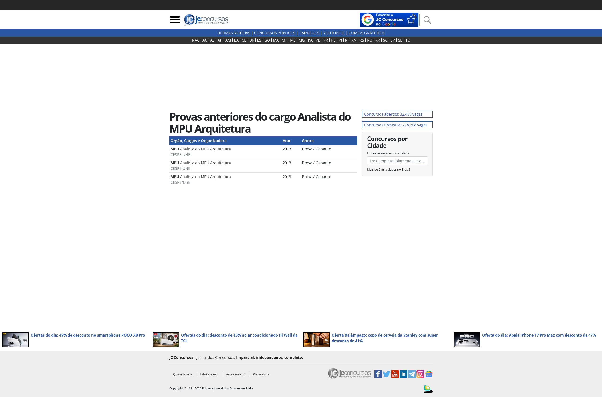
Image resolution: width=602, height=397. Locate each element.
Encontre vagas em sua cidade (388, 153)
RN (353, 40)
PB (318, 40)
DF (251, 40)
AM (228, 40)
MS (293, 40)
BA (236, 40)
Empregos (309, 33)
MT (284, 40)
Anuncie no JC (235, 374)
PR (325, 40)
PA (310, 40)
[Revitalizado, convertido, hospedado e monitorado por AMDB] (428, 389)
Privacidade (261, 374)
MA (276, 40)
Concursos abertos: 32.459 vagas (393, 114)
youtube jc (334, 33)
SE (400, 40)
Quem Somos (182, 374)
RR (377, 40)
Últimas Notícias (233, 33)
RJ (346, 40)
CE (244, 40)
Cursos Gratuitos (367, 33)
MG (302, 40)
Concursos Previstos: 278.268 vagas (395, 125)
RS (362, 40)
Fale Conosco (209, 374)
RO (369, 40)
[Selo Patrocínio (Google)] (389, 19)
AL (212, 40)
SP (393, 40)
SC (385, 40)
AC (204, 40)
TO (407, 40)
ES (259, 40)
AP (220, 40)
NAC (195, 40)
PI (340, 40)
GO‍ (267, 40)
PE (333, 40)
